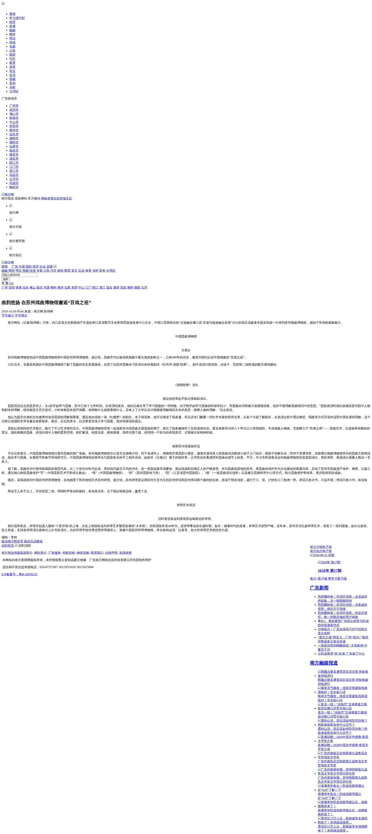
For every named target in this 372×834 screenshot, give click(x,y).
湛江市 (14, 171)
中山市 (14, 122)
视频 (12, 79)
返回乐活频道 (33, 541)
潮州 (130, 287)
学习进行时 (17, 18)
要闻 (12, 14)
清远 (123, 287)
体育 (12, 66)
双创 (12, 83)
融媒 (12, 30)
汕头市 (14, 134)
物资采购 (83, 552)
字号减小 (8, 315)
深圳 (12, 287)
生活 (12, 75)
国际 (29, 266)
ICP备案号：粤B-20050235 (19, 574)
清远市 (14, 175)
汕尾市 (14, 146)
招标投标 (69, 552)
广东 (15, 266)
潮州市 (14, 142)
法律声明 (111, 552)
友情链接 (125, 552)
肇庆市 (14, 154)
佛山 (32, 287)
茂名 (109, 287)
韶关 (39, 287)
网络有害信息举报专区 (56, 198)
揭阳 (137, 287)
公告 (12, 50)
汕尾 (67, 287)
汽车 (12, 58)
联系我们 (97, 552)
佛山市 (14, 113)
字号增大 (21, 315)
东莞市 (14, 126)
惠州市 (14, 130)
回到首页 (8, 545)
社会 (43, 266)
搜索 (5, 279)
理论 (12, 38)
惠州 (60, 287)
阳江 (95, 287)
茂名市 (14, 158)
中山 (81, 287)
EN (11, 283)
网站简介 (40, 552)
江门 (88, 287)
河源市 (14, 183)
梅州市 (14, 187)
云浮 (144, 287)
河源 (46, 287)
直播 (12, 26)
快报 (12, 42)
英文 (12, 71)
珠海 (19, 287)
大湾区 (14, 91)
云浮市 (14, 179)
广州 (5, 287)
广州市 (14, 105)
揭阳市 (14, 138)
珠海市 (14, 118)
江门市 (14, 166)
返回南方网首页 (12, 541)
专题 (12, 46)
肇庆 (116, 287)
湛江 (102, 287)
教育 (12, 62)
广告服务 (54, 552)
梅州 (53, 287)
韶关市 (14, 150)
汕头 (25, 287)
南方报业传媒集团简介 (17, 552)
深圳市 (14, 109)
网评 (12, 34)
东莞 (74, 287)
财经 (12, 54)
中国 (22, 266)
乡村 (12, 87)
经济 (12, 22)
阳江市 (14, 162)
